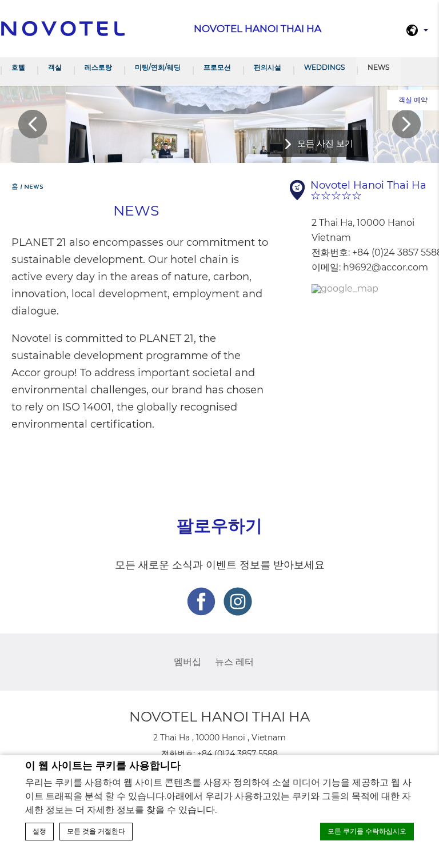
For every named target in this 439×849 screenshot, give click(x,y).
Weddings (324, 67)
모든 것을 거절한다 (96, 831)
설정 (39, 831)
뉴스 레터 (234, 661)
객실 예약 (413, 99)
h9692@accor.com (385, 267)
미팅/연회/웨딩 (158, 67)
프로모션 (217, 67)
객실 (55, 67)
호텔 (18, 67)
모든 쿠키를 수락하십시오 (367, 831)
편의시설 (267, 67)
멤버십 (187, 661)
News (378, 67)
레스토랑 (98, 67)
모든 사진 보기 (325, 143)
